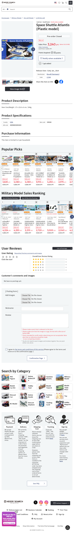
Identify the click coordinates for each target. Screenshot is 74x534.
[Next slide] (33, 49)
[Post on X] (56, 82)
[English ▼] (55, 2)
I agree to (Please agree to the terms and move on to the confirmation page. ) (37, 350)
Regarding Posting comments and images (28, 253)
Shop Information (28, 526)
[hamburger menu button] (70, 3)
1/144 (49, 77)
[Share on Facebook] (61, 82)
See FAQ (36, 483)
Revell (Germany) (53, 74)
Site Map (60, 526)
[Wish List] (59, 2)
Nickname (9, 308)
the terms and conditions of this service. (29, 349)
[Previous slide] (2, 168)
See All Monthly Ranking (29, 198)
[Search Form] (66, 3)
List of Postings (62, 248)
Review (8, 315)
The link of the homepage (46, 526)
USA (11, 122)
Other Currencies (43, 47)
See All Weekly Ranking (10, 198)
